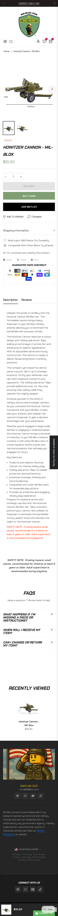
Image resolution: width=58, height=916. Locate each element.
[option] (29, 88)
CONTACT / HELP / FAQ (29, 3)
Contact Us (45, 913)
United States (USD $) (28, 849)
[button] (54, 3)
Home (6, 51)
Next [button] (52, 89)
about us (15, 756)
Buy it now (29, 196)
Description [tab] (10, 300)
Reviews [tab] (26, 300)
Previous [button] (5, 89)
